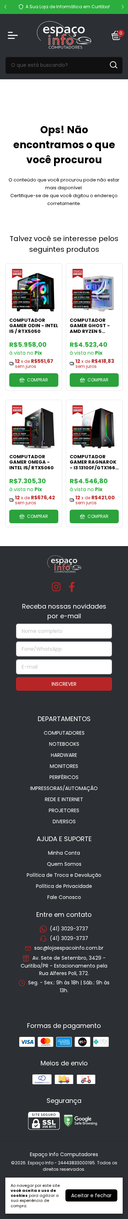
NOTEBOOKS (64, 744)
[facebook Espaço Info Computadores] (72, 587)
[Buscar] (113, 65)
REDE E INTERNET (64, 799)
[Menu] (14, 35)
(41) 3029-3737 (69, 928)
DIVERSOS (64, 821)
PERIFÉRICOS (64, 777)
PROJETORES (64, 810)
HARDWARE (64, 755)
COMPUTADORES (64, 732)
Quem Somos (64, 864)
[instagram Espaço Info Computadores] (56, 587)
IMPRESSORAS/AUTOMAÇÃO (64, 788)
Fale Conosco (64, 897)
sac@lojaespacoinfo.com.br (68, 948)
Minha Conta (64, 852)
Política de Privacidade (64, 886)
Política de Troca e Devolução (64, 875)
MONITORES (64, 766)
